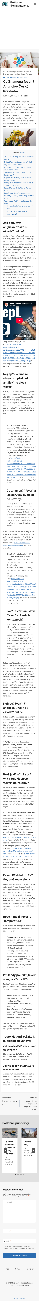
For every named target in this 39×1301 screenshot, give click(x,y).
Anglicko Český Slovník (12, 77)
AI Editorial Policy (19, 1298)
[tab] (15, 1174)
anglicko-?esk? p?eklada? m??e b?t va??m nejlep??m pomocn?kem (18, 851)
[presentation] (10, 1133)
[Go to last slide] (5, 1150)
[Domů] (4, 72)
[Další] (33, 1150)
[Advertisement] (19, 28)
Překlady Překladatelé (12, 96)
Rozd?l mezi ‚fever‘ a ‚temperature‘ (17, 193)
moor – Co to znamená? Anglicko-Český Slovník (30, 1103)
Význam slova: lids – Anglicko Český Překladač (10, 1147)
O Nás (17, 1269)
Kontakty (30, 1269)
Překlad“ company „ (9, 1101)
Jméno (7, 1231)
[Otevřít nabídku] (35, 4)
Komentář (8, 1202)
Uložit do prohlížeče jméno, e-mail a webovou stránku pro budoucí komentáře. (19, 1247)
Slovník (25, 77)
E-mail (7, 1241)
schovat (22, 152)
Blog (7, 1269)
